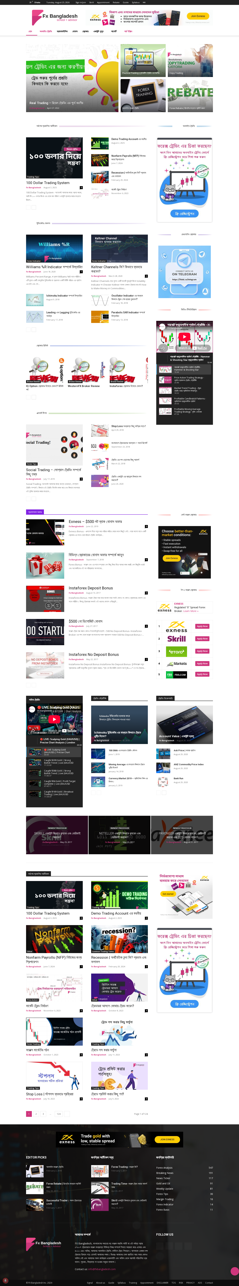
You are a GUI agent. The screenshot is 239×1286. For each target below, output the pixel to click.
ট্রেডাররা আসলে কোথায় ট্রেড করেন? (112, 1006)
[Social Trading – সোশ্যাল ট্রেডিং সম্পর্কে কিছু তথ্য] (54, 445)
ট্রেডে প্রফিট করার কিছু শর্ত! (107, 1094)
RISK (181, 1282)
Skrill (91, 2)
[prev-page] (28, 207)
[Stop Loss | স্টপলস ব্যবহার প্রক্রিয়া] (54, 1076)
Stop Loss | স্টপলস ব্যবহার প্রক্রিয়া (49, 1094)
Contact (209, 1282)
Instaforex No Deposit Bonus (94, 654)
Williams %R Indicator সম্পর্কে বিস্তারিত (54, 267)
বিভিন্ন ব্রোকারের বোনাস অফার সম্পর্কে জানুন (96, 555)
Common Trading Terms (103, 951)
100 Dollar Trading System (47, 183)
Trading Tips (33, 177)
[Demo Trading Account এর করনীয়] (100, 143)
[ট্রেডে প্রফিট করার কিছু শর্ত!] (119, 1076)
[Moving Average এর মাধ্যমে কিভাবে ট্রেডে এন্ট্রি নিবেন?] (98, 768)
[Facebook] (193, 2)
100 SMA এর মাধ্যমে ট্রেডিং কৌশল (123, 750)
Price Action (32, 1000)
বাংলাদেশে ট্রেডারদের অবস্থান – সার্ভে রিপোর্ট (129, 443)
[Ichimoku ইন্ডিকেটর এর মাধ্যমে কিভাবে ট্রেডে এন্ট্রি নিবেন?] (119, 725)
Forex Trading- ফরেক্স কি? (124, 1166)
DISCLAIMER (162, 1282)
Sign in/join (81, 2)
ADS (200, 1282)
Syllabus (135, 2)
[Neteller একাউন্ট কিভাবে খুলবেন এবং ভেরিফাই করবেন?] (119, 835)
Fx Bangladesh (37, 108)
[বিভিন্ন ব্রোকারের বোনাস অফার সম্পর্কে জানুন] (45, 565)
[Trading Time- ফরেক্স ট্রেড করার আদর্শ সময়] (100, 1188)
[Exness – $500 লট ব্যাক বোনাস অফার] (45, 532)
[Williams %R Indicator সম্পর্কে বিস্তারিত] (54, 249)
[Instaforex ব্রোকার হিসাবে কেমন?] (129, 370)
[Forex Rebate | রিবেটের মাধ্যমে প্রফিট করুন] (190, 96)
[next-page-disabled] (34, 685)
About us (100, 1282)
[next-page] (34, 207)
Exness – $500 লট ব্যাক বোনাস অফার (95, 521)
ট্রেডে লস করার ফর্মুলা (104, 1050)
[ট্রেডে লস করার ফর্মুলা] (119, 1032)
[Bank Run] (163, 782)
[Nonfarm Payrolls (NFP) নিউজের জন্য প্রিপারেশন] (100, 160)
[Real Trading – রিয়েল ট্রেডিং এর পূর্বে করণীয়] (72, 78)
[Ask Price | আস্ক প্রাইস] (163, 754)
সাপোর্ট (114, 31)
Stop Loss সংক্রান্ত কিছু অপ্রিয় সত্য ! (128, 426)
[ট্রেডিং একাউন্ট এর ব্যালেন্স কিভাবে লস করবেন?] (100, 481)
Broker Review (33, 381)
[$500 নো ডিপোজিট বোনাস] (45, 632)
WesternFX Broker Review (84, 386)
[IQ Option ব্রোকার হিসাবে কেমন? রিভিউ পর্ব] (45, 370)
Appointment (103, 2)
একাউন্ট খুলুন (98, 31)
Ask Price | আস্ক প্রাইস (184, 750)
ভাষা (144, 2)
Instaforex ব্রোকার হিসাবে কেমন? (126, 386)
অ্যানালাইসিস (62, 31)
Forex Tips (32, 464)
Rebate (116, 2)
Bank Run (178, 778)
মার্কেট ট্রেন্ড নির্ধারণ (118, 189)
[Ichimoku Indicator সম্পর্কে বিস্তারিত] (35, 300)
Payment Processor (57, 828)
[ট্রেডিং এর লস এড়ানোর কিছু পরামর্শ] (100, 464)
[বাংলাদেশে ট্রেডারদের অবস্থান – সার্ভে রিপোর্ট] (100, 447)
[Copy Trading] (190, 60)
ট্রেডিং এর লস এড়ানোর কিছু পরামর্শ (125, 459)
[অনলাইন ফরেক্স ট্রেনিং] (143, 96)
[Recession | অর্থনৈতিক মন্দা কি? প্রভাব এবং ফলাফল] (100, 177)
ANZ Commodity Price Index (189, 764)
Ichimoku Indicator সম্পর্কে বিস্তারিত (64, 295)
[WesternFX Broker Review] (87, 370)
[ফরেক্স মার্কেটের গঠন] (54, 1032)
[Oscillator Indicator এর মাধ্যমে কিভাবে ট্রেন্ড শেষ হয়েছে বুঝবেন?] (100, 300)
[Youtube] (210, 2)
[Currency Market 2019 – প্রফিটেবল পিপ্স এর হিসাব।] (98, 782)
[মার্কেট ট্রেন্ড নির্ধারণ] (100, 194)
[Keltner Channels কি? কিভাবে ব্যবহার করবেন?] (119, 249)
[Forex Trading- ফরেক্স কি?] (100, 1171)
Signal (90, 1282)
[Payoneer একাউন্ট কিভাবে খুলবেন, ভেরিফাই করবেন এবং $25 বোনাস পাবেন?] (182, 835)
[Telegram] (204, 2)
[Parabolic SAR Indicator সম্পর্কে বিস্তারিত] (100, 317)
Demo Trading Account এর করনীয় (128, 139)
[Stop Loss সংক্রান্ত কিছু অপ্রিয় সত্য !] (100, 430)
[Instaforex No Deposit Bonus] (45, 665)
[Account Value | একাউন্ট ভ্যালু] (184, 725)
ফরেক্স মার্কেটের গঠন (37, 1050)
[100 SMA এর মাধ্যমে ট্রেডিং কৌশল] (98, 754)
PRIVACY (190, 1282)
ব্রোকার (85, 31)
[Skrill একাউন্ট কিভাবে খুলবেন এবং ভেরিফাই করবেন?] (57, 835)
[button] (209, 31)
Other (29, 951)
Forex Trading (33, 1044)
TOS (174, 1282)
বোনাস (75, 31)
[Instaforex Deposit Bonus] (45, 599)
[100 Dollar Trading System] (54, 157)
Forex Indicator (34, 261)
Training (133, 1282)
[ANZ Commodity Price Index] (163, 768)
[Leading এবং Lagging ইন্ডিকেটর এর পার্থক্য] (35, 317)
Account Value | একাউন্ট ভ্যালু (176, 736)
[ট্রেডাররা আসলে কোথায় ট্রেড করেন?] (119, 988)
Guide (126, 2)
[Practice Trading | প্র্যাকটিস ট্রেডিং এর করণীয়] (143, 60)
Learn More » (190, 611)
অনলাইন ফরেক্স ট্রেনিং (55, 1166)
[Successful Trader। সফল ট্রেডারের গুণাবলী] (35, 1205)
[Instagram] (198, 2)
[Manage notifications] (5, 1280)
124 (59, 1113)
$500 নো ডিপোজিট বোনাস (85, 621)
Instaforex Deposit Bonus (91, 588)
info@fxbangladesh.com (102, 1269)
